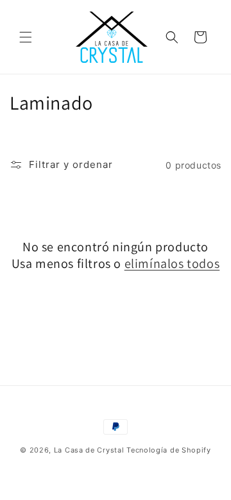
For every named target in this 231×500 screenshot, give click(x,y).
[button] (26, 37)
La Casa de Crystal (89, 450)
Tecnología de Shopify (168, 450)
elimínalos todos (172, 263)
